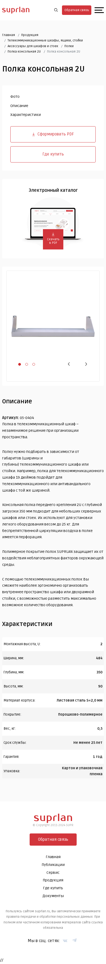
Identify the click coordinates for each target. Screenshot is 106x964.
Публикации (53, 864)
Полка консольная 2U (24, 52)
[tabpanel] (53, 326)
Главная (8, 35)
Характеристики (25, 114)
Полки (69, 46)
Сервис (53, 872)
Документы (53, 896)
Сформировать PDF (56, 134)
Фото (15, 96)
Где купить (53, 154)
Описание (19, 105)
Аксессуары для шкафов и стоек (33, 46)
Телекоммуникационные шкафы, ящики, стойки (45, 40)
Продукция (29, 35)
